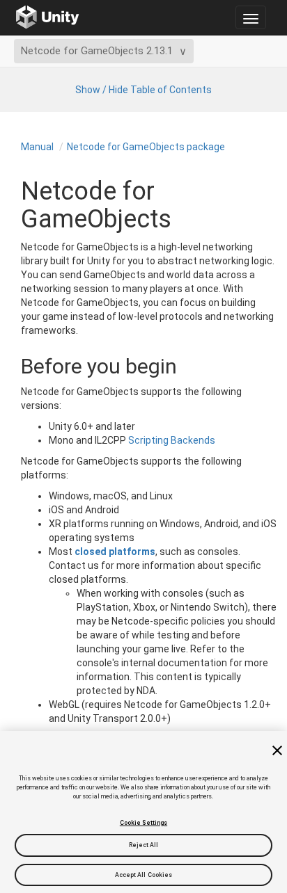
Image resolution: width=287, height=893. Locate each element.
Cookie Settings (143, 822)
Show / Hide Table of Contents (143, 89)
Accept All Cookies (144, 874)
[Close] (277, 750)
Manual (37, 146)
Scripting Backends (171, 440)
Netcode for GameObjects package (146, 146)
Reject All (144, 845)
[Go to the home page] (47, 17)
